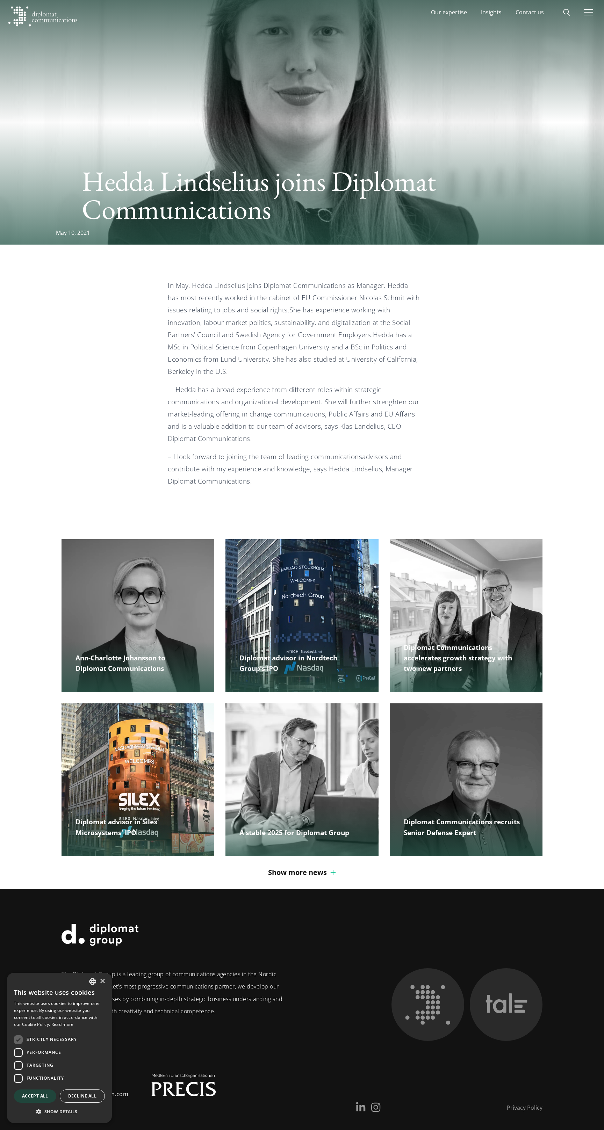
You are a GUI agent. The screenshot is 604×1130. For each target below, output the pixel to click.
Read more (62, 1024)
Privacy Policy (524, 1107)
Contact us (530, 12)
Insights (491, 12)
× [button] (102, 981)
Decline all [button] (82, 1096)
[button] (59, 1111)
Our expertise (449, 12)
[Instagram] (375, 1107)
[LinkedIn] (360, 1107)
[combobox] (92, 981)
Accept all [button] (35, 1096)
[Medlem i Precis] (177, 1088)
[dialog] (59, 1048)
